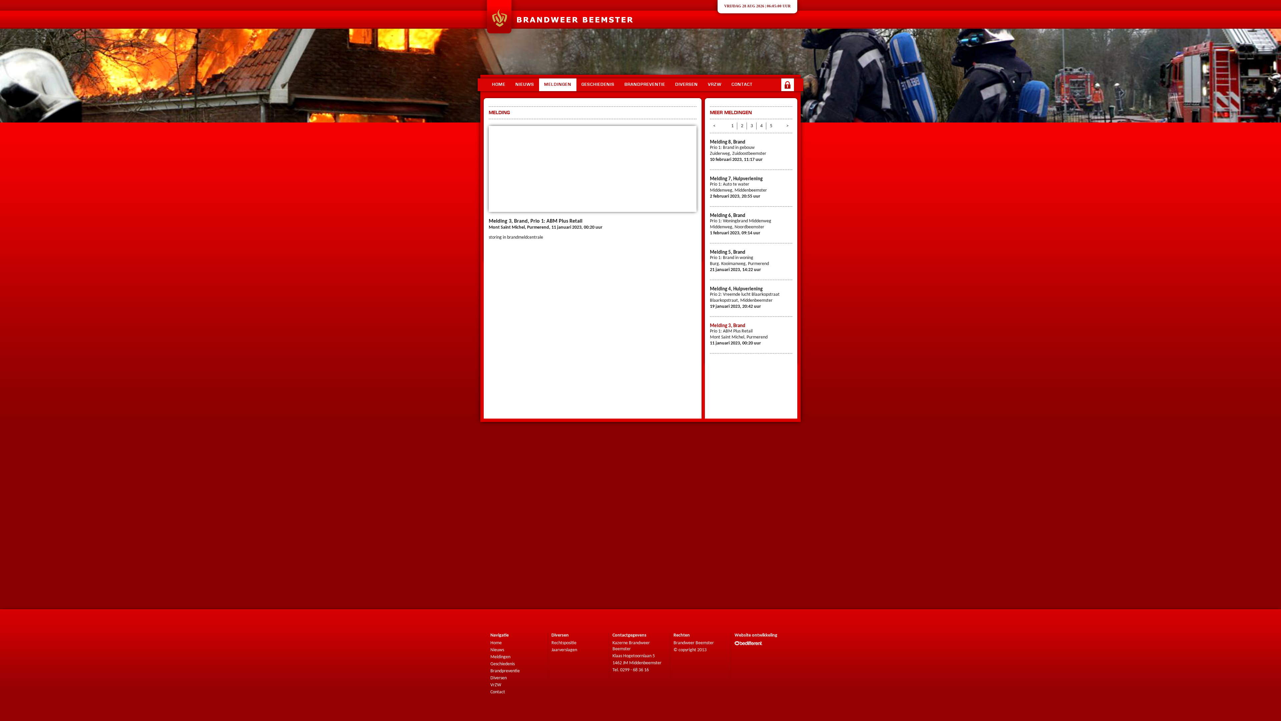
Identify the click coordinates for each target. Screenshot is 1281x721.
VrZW (495, 685)
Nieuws (524, 84)
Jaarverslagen (564, 650)
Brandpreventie (644, 84)
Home (498, 84)
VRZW (715, 84)
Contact (742, 84)
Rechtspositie (563, 643)
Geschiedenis (597, 84)
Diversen (686, 84)
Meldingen (557, 84)
